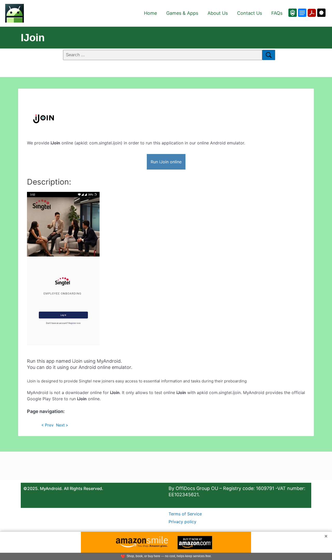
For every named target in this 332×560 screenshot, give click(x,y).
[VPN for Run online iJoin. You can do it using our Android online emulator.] (292, 13)
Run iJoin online (166, 161)
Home (150, 13)
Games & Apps (182, 13)
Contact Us (249, 13)
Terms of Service (185, 513)
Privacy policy (182, 521)
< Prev (47, 425)
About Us (218, 13)
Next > (62, 425)
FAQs (276, 13)
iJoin (33, 37)
